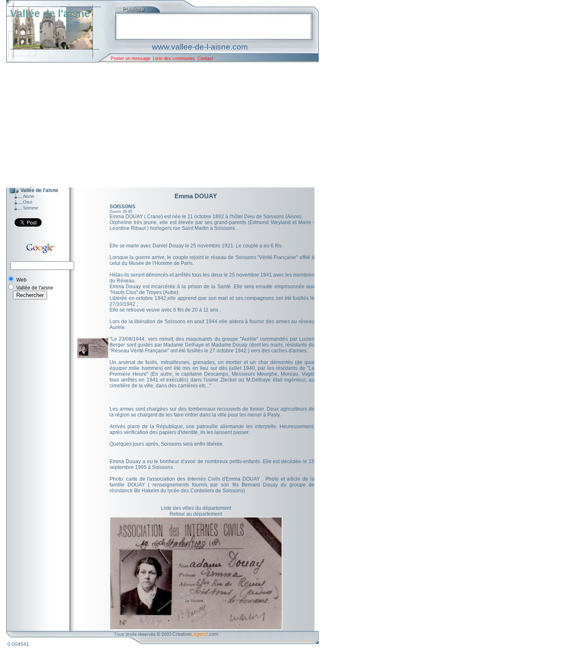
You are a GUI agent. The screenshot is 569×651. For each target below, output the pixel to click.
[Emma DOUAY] (92, 356)
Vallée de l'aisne (50, 13)
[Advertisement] (156, 125)
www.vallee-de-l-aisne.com (200, 46)
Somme (30, 207)
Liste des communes (174, 58)
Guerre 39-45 (121, 212)
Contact (205, 58)
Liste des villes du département (196, 508)
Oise (27, 202)
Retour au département (196, 514)
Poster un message (130, 58)
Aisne (28, 196)
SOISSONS (122, 207)
